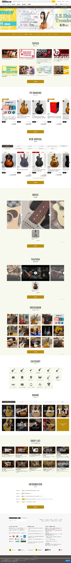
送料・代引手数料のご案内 (50, 527)
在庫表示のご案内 (31, 527)
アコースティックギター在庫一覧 (63, 425)
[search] (49, 1)
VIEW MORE (35, 82)
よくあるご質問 (47, 520)
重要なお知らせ (42, 520)
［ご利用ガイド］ (50, 546)
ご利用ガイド (51, 520)
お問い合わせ (56, 520)
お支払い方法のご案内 (13, 527)
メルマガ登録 (60, 520)
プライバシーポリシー (9, 561)
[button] (29, 30)
